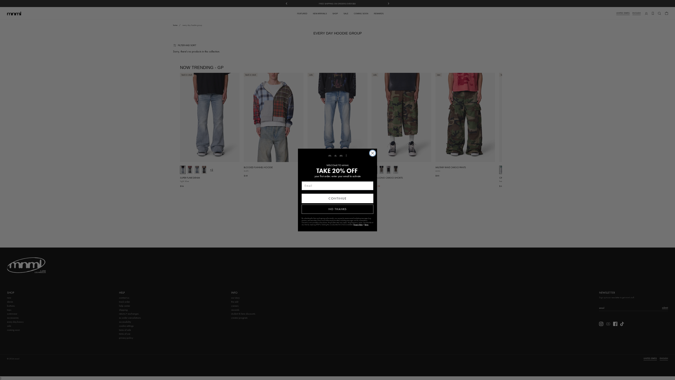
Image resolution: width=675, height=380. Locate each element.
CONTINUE (338, 198)
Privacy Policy (358, 225)
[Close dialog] (372, 153)
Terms (366, 225)
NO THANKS (338, 209)
